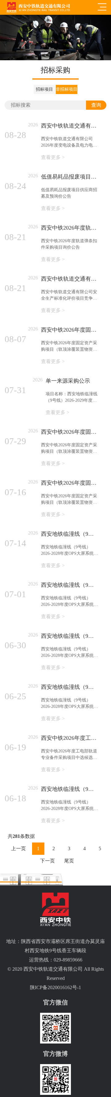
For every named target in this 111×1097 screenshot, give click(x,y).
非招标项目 (66, 89)
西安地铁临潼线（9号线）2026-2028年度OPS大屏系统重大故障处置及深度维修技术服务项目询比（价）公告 (69, 585)
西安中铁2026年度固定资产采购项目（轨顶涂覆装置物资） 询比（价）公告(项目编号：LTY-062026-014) (69, 483)
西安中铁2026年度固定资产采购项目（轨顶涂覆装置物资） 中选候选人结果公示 (69, 330)
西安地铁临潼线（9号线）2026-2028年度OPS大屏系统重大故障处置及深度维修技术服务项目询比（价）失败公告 (69, 789)
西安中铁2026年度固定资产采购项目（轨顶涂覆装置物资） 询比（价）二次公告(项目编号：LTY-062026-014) (69, 432)
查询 (96, 105)
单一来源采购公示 (68, 381)
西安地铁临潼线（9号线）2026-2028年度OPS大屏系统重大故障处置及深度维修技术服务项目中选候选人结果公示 (69, 534)
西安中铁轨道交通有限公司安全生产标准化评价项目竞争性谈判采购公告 (69, 279)
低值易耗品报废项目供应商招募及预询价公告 (69, 177)
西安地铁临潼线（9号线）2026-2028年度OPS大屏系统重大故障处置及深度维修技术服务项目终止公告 (69, 636)
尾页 (69, 860)
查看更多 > (53, 157)
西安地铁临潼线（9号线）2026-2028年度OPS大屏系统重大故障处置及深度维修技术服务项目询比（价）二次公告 (69, 687)
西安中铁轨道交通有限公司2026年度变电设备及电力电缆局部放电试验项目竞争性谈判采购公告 (69, 126)
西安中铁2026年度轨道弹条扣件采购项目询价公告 (69, 228)
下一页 (47, 860)
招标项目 (44, 89)
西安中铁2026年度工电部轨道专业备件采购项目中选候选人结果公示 (69, 738)
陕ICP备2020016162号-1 (55, 987)
